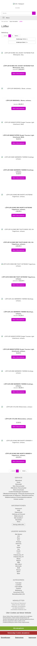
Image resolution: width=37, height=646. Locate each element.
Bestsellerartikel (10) (18, 594)
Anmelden (17, 7)
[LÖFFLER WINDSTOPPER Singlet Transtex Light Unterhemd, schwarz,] (18, 337)
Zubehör (18, 588)
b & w (18, 553)
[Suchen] (34, 13)
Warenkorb (18, 480)
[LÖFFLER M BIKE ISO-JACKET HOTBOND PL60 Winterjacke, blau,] (18, 53)
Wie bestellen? (18, 518)
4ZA (18, 536)
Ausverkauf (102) (18, 592)
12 (21, 42)
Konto (18, 482)
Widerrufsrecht (18, 516)
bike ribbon (18, 564)
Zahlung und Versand (18, 514)
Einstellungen (5, 637)
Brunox (18, 570)
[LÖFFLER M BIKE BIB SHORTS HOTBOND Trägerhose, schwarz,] (18, 195)
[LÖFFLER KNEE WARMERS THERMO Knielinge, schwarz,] (18, 158)
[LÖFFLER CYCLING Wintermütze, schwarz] (18, 406)
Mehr (18, 573)
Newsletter (18, 519)
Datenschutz (18, 512)
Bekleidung (18, 590)
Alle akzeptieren (18, 628)
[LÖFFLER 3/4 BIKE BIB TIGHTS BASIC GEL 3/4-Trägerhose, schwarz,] (18, 230)
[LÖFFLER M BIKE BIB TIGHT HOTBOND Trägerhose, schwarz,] (18, 265)
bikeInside (18, 566)
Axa (18, 549)
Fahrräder (18, 583)
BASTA (18, 560)
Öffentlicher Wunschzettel (18, 488)
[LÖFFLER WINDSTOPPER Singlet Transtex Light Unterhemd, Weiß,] (18, 123)
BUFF (18, 571)
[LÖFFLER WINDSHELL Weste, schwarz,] (18, 88)
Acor (18, 540)
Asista (18, 547)
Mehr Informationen (18, 73)
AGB (18, 510)
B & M (18, 551)
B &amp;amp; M (18, 555)
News (18, 521)
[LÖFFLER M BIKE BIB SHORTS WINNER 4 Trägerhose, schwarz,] (18, 441)
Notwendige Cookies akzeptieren (18, 633)
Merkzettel (18, 484)
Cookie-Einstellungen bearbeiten (18, 491)
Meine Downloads (18, 490)
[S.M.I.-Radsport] (18, 3)
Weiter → (17, 35)
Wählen (21, 39)
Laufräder (18, 584)
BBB (18, 562)
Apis (18, 545)
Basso (18, 558)
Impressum (18, 508)
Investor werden (18, 499)
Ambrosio (18, 543)
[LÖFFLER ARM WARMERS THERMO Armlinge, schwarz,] (18, 372)
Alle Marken (18, 534)
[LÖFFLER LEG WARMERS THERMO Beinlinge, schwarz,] (18, 299)
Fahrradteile (18, 586)
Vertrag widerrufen (18, 524)
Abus (18, 538)
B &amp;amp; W (18, 556)
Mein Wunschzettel (18, 486)
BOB (18, 568)
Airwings (18, 541)
